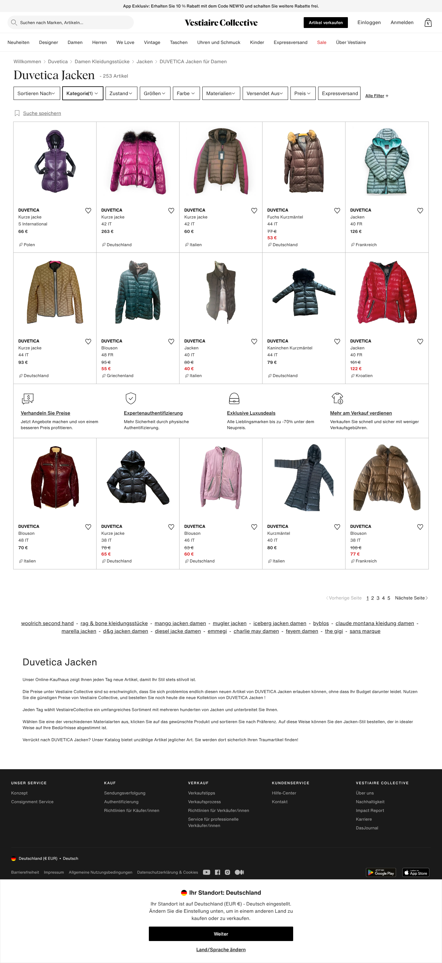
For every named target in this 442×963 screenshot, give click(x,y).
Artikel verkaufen (326, 22)
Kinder (257, 42)
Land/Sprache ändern (221, 949)
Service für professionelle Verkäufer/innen (213, 822)
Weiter (221, 933)
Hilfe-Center (284, 793)
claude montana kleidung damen (375, 623)
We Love (125, 42)
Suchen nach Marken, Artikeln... (51, 22)
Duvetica (58, 61)
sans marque (365, 631)
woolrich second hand (47, 623)
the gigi (334, 631)
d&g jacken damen (125, 631)
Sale (322, 42)
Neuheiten (18, 42)
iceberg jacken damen (279, 623)
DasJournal (367, 828)
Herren (99, 42)
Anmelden (402, 22)
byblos (321, 623)
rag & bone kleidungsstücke (114, 623)
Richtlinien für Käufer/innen (131, 810)
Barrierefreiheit (25, 872)
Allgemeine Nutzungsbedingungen (100, 872)
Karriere (364, 819)
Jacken (145, 61)
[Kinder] (268, 42)
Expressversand (290, 42)
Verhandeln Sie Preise (45, 412)
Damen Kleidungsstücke (102, 61)
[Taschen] (192, 42)
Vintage (152, 42)
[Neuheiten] (34, 42)
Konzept (19, 793)
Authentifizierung (121, 802)
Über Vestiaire (351, 42)
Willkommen (27, 61)
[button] (428, 22)
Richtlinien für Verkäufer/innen (218, 810)
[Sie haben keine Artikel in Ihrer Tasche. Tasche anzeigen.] (428, 22)
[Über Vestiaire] (370, 42)
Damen (75, 42)
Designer (48, 42)
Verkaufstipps (201, 793)
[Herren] (111, 42)
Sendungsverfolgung (125, 793)
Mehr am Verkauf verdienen (361, 412)
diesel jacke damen (178, 631)
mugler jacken (230, 623)
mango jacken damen (180, 623)
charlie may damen (256, 631)
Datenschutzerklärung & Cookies (167, 872)
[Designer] (62, 42)
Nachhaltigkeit (370, 802)
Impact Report (370, 810)
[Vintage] (165, 42)
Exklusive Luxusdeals (251, 412)
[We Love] (139, 42)
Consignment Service (32, 802)
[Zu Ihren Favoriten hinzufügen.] (88, 210)
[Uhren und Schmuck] (245, 42)
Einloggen (369, 22)
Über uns (365, 793)
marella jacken (79, 631)
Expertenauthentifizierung (153, 412)
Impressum (54, 872)
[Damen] (87, 42)
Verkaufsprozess (204, 802)
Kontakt (280, 802)
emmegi (217, 631)
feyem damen (302, 631)
